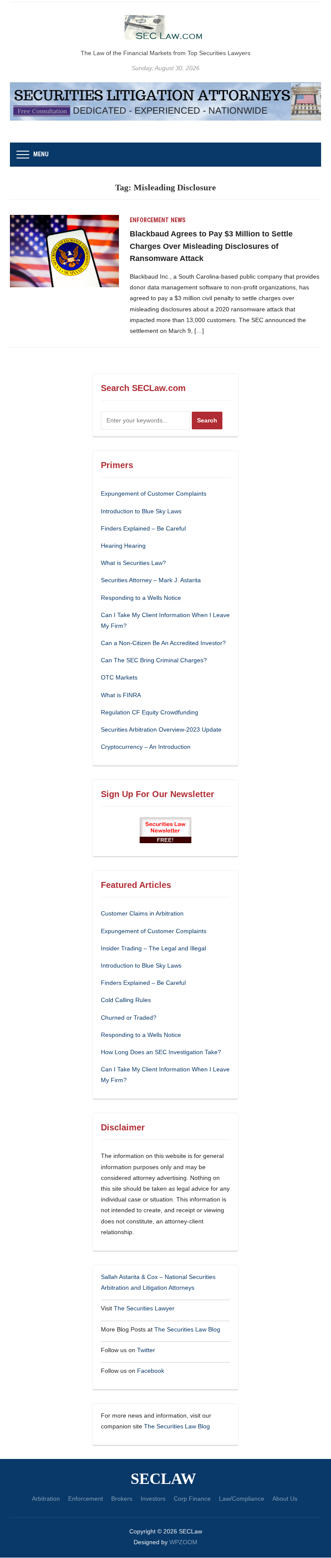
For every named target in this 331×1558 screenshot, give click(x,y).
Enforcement (149, 220)
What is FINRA (121, 695)
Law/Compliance (241, 1498)
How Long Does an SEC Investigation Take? (161, 1052)
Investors (153, 1498)
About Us (284, 1498)
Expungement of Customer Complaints (153, 493)
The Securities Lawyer (144, 1308)
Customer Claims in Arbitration (142, 913)
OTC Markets (119, 677)
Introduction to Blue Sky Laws (141, 511)
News (178, 220)
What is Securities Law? (133, 562)
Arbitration (46, 1498)
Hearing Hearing (124, 545)
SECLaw (163, 1479)
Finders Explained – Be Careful (143, 528)
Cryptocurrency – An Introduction (145, 746)
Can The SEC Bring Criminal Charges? (154, 660)
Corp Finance (192, 1498)
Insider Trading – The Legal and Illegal (153, 948)
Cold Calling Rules (126, 999)
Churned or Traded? (128, 1017)
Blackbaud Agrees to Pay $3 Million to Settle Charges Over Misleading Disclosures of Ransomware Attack (211, 246)
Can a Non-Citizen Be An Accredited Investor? (163, 642)
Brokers (121, 1498)
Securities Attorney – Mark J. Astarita (151, 580)
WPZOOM (183, 1542)
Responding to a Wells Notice (141, 597)
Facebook (150, 1370)
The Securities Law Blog (187, 1329)
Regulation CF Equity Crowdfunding (149, 712)
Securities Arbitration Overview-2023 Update (161, 729)
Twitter (146, 1350)
